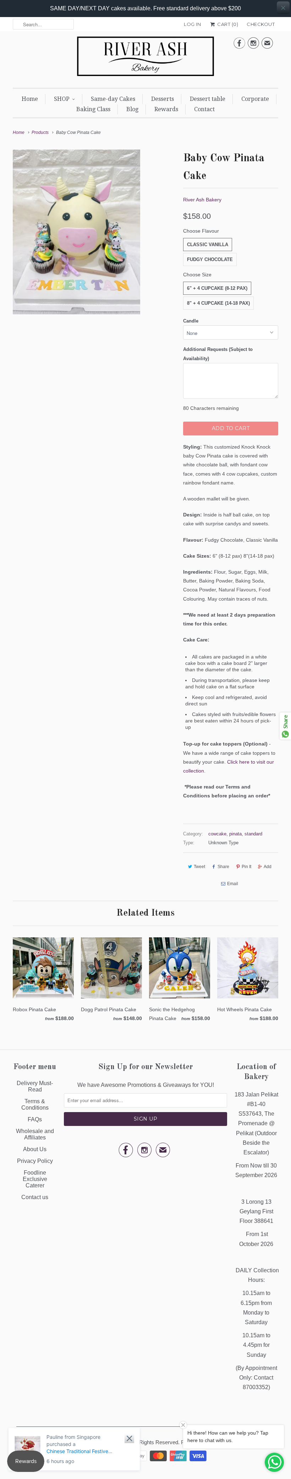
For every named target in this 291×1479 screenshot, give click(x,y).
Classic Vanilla (207, 244)
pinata (235, 833)
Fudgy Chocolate (210, 259)
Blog (132, 109)
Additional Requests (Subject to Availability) (218, 354)
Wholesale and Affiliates (35, 1134)
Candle (190, 321)
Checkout (261, 24)
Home (30, 99)
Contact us (34, 1197)
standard (253, 833)
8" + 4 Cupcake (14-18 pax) (218, 303)
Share (223, 866)
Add (267, 866)
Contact (204, 109)
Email (232, 883)
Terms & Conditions (35, 1104)
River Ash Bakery (202, 199)
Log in (192, 24)
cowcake (217, 833)
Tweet (199, 866)
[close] (283, 7)
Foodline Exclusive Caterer (35, 1179)
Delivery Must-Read (35, 1086)
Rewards (166, 109)
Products (40, 132)
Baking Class (93, 109)
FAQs (35, 1119)
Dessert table (207, 99)
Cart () (227, 24)
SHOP (62, 99)
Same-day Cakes (113, 99)
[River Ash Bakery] (145, 59)
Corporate (255, 99)
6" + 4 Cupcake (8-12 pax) (217, 288)
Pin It (246, 866)
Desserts (162, 99)
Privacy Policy (35, 1161)
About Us (34, 1149)
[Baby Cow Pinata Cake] (76, 232)
